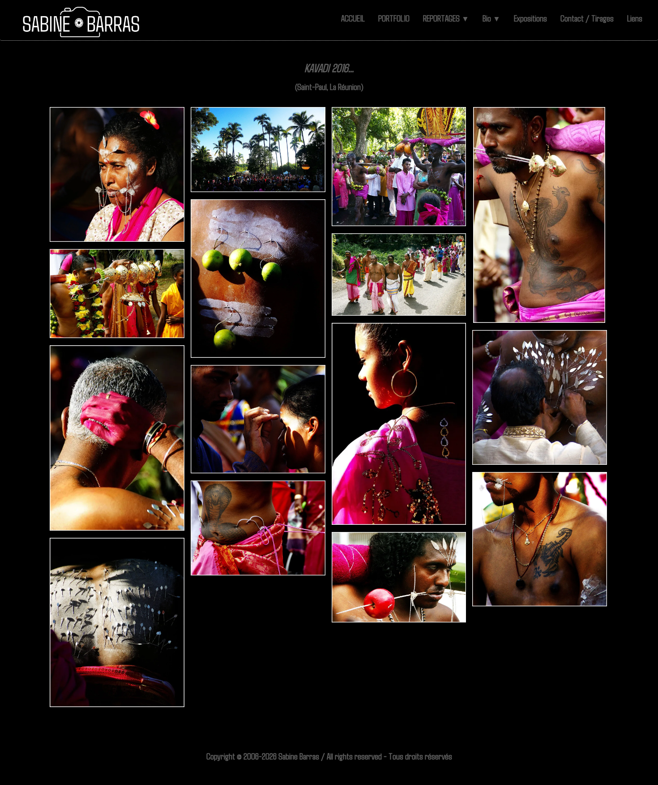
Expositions (530, 18)
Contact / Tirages (587, 18)
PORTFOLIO (394, 18)
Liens (634, 18)
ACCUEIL (353, 18)
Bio (491, 18)
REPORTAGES (446, 18)
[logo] (81, 22)
